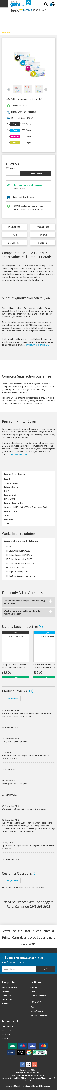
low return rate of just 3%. (37, 345)
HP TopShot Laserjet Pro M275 (19, 572)
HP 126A (9, 547)
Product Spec (42, 227)
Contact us (6, 995)
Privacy (33, 991)
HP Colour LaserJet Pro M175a (19, 559)
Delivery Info (14, 243)
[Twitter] (28, 1064)
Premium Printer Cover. (18, 454)
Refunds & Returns (9, 987)
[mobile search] (46, 5)
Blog (32, 1007)
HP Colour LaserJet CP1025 (17, 551)
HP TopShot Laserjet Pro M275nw (20, 576)
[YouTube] (34, 1064)
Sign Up (46, 969)
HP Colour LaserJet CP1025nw (19, 555)
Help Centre (7, 999)
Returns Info (43, 243)
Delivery (5, 991)
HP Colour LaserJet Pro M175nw (20, 563)
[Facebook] (22, 1064)
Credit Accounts (37, 1011)
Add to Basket (35, 174)
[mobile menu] (4, 4)
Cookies (33, 987)
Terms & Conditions (38, 995)
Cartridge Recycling (38, 1015)
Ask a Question (11, 881)
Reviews (43, 235)
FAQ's (14, 235)
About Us (5, 1003)
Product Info (14, 227)
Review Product (11, 698)
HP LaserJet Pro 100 (14, 567)
